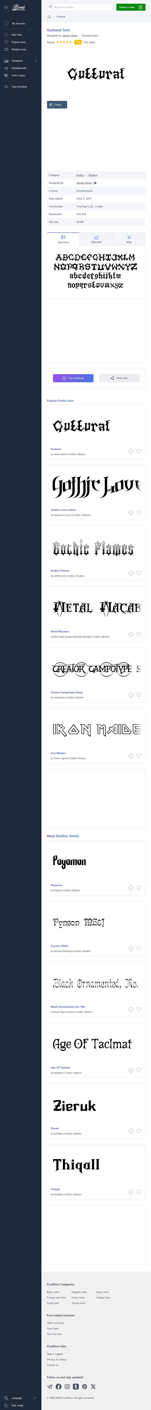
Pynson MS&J (59, 945)
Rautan (57, 890)
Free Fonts (53, 1328)
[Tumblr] (76, 1388)
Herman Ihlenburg (63, 951)
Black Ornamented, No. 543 (68, 1006)
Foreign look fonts (56, 1297)
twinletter (58, 1073)
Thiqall (55, 1189)
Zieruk (55, 1128)
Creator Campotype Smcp (67, 692)
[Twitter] (93, 1388)
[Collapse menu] (6, 8)
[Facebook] (59, 1388)
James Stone (70, 35)
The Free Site (54, 1334)
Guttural (56, 449)
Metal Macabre (60, 631)
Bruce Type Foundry (64, 1012)
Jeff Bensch (59, 576)
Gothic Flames (60, 570)
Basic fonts (53, 1292)
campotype (59, 697)
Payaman (56, 885)
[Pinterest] (84, 1388)
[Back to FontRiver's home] (17, 8)
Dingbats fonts (79, 1292)
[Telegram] (50, 1388)
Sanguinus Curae (62, 515)
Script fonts (53, 1303)
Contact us (53, 1365)
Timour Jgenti (60, 758)
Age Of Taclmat (60, 1067)
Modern (93, 175)
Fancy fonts (102, 1292)
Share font (121, 378)
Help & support (55, 1354)
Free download (76, 378)
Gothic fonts (78, 1297)
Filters (58, 104)
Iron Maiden (58, 753)
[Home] (49, 16)
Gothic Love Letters (63, 509)
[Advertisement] (96, 140)
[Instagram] (67, 1388)
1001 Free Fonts (55, 1323)
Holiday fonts (103, 1297)
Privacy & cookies (56, 1359)
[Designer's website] (94, 183)
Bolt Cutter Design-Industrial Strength (72, 637)
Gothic (80, 175)
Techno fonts (78, 1303)
